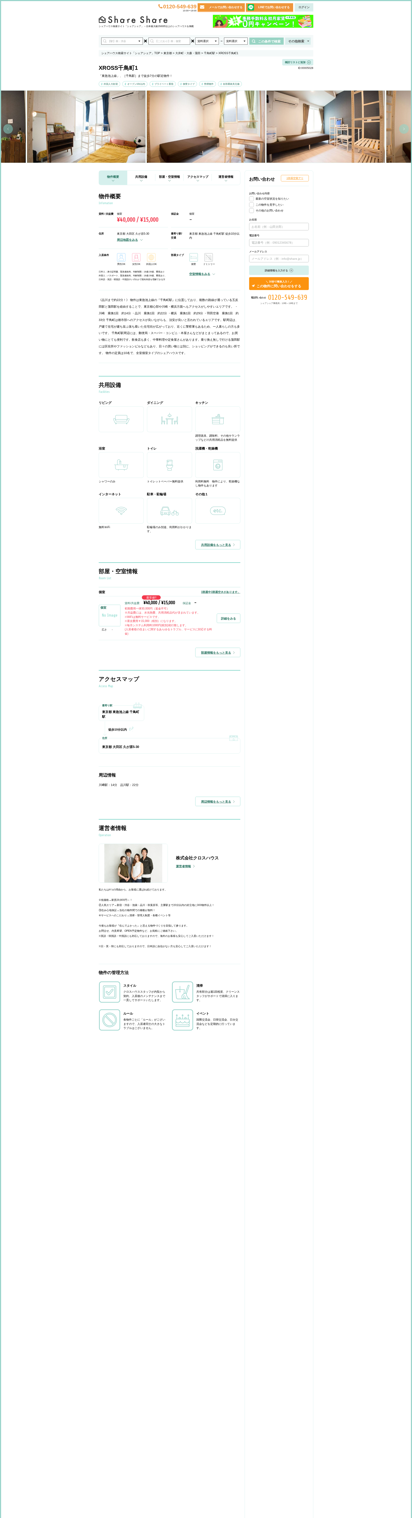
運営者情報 (225, 176)
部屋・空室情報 (169, 176)
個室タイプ (189, 84)
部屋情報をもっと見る (216, 652)
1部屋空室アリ (294, 178)
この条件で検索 (269, 41)
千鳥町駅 (209, 53)
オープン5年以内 (136, 84)
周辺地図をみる (127, 240)
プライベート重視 (163, 84)
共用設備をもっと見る (216, 545)
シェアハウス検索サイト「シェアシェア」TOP (130, 53)
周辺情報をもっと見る (216, 801)
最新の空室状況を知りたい (272, 198)
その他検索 (296, 41)
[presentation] (8, 129)
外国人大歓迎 (111, 84)
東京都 (168, 53)
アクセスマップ (197, 176)
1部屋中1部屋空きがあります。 (220, 592)
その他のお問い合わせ (269, 210)
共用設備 (141, 176)
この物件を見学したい (269, 204)
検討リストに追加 (295, 62)
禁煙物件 (209, 84)
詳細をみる (228, 618)
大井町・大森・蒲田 (187, 53)
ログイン (304, 7)
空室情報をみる (199, 274)
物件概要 (113, 176)
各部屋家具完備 (231, 84)
